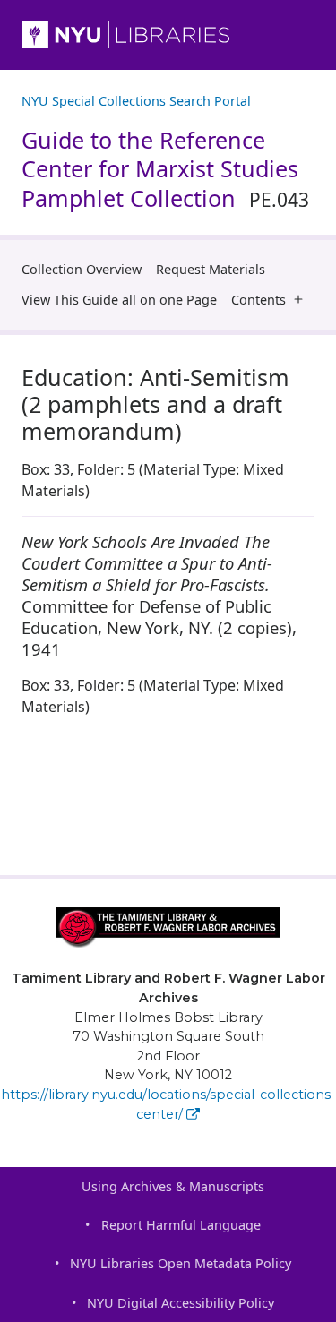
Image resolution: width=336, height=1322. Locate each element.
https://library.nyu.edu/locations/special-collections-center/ (168, 1104)
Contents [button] (258, 299)
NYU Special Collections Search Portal (136, 100)
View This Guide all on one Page (119, 299)
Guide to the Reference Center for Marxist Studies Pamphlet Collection (165, 168)
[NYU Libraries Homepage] (168, 34)
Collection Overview (82, 269)
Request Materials (210, 269)
